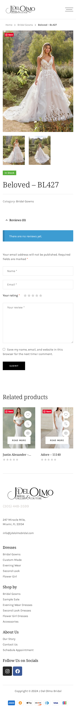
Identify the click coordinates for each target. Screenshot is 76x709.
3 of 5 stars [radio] (32, 295)
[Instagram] (7, 671)
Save (10, 34)
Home (9, 24)
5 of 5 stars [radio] (40, 295)
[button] (67, 36)
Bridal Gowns (25, 24)
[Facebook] (17, 671)
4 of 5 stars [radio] (36, 295)
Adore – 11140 (51, 455)
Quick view (28, 433)
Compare (28, 424)
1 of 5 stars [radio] (25, 295)
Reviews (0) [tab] (17, 220)
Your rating (11, 295)
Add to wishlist (28, 414)
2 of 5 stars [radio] (28, 295)
